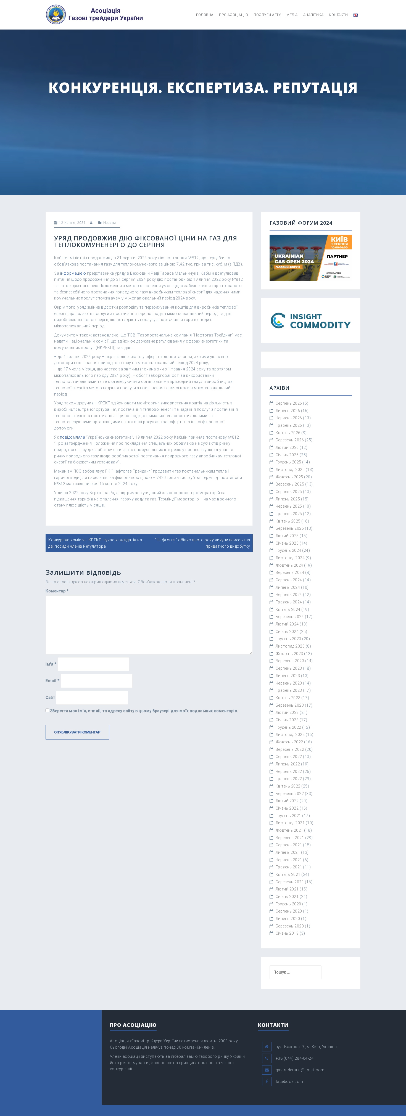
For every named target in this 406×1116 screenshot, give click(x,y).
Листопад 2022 (290, 734)
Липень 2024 (288, 587)
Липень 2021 (288, 852)
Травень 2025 (289, 513)
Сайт (50, 697)
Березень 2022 (290, 793)
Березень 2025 (290, 528)
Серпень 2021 (289, 845)
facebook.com (289, 1081)
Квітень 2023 (288, 698)
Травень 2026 (289, 425)
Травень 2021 (289, 867)
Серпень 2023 (289, 668)
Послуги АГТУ (267, 15)
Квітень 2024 (288, 609)
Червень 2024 (289, 594)
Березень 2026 (290, 440)
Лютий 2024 (287, 624)
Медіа (292, 15)
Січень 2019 (287, 933)
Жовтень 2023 (289, 653)
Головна (204, 15)
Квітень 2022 (288, 786)
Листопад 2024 (290, 558)
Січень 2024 (287, 631)
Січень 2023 (287, 720)
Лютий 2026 (287, 447)
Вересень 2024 (290, 572)
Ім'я (51, 664)
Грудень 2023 (288, 639)
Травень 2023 (289, 690)
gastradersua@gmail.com (300, 1070)
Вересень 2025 (290, 484)
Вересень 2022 (290, 749)
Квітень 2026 (288, 433)
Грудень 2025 (288, 462)
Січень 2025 (287, 543)
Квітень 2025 (288, 521)
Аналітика (313, 15)
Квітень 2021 (288, 874)
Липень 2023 (288, 676)
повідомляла (72, 437)
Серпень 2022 (289, 756)
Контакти (338, 15)
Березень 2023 (290, 705)
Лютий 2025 (287, 536)
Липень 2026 (288, 411)
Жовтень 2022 (289, 742)
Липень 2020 (288, 918)
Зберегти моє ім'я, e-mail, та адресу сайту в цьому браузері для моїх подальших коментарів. (144, 711)
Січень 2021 (287, 896)
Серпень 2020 (289, 911)
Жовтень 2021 (289, 830)
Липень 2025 (288, 499)
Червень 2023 (289, 683)
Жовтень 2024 (289, 565)
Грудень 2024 (288, 550)
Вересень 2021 (290, 838)
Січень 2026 (287, 455)
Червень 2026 (289, 418)
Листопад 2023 (290, 646)
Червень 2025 (289, 506)
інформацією (73, 273)
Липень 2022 (288, 764)
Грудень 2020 (288, 904)
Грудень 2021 (288, 815)
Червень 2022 (289, 771)
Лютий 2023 (287, 712)
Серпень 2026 (289, 403)
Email (53, 680)
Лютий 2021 (287, 889)
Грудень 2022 (288, 727)
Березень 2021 (290, 882)
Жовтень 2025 (289, 477)
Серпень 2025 (289, 491)
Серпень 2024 (289, 580)
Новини (109, 223)
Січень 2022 (287, 808)
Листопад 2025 (290, 469)
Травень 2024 (289, 602)
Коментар (57, 591)
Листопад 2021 (290, 823)
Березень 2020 (290, 926)
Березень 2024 (290, 616)
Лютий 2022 (287, 801)
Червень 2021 (289, 860)
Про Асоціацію (233, 15)
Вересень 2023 (290, 661)
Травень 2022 (289, 778)
